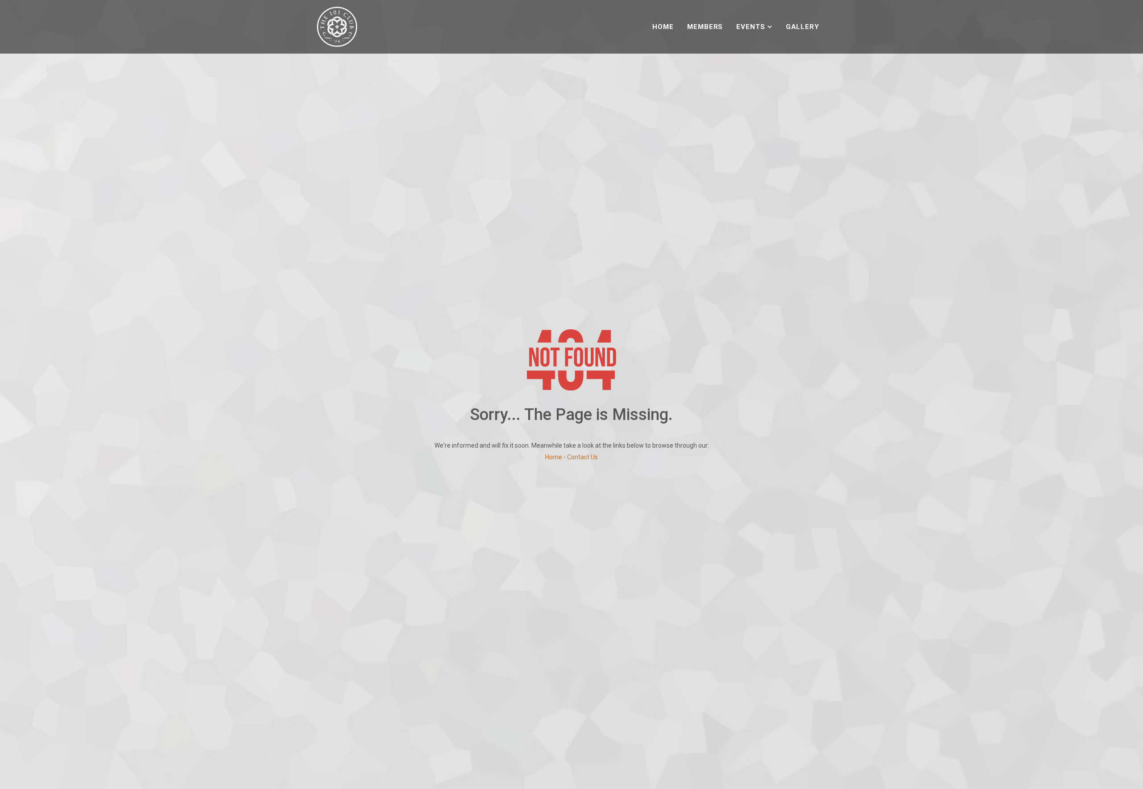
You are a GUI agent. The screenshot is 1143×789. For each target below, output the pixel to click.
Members (705, 27)
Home (663, 27)
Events (750, 27)
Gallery (802, 27)
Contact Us (582, 457)
